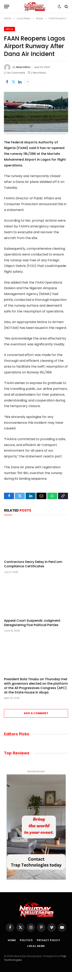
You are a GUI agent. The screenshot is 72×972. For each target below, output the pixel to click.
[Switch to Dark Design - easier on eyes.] (59, 6)
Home (12, 940)
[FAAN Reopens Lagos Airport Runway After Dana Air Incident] (36, 112)
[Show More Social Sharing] (27, 82)
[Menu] (6, 6)
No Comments (16, 72)
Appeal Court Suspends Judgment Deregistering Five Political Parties (32, 622)
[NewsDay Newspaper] (34, 6)
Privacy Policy (48, 940)
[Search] (66, 6)
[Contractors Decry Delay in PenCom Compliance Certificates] (36, 538)
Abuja (9, 29)
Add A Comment (36, 713)
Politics (26, 940)
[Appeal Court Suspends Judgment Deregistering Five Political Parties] (36, 597)
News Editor (23, 67)
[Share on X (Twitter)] (13, 82)
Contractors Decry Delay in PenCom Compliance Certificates (33, 564)
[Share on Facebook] (7, 82)
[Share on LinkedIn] (20, 82)
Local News (36, 946)
